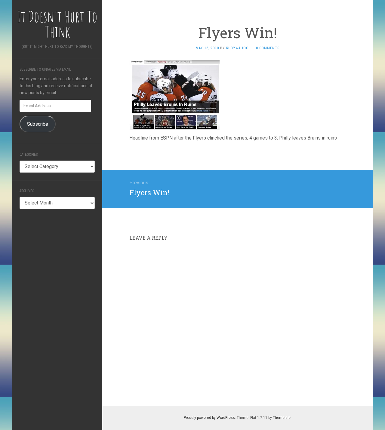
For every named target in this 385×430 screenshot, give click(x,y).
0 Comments (267, 48)
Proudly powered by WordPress (209, 418)
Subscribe (37, 124)
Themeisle (282, 418)
